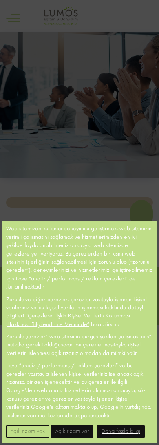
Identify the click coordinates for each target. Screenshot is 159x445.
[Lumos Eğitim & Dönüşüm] (61, 16)
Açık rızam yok (28, 431)
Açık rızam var (72, 431)
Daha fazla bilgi (121, 431)
